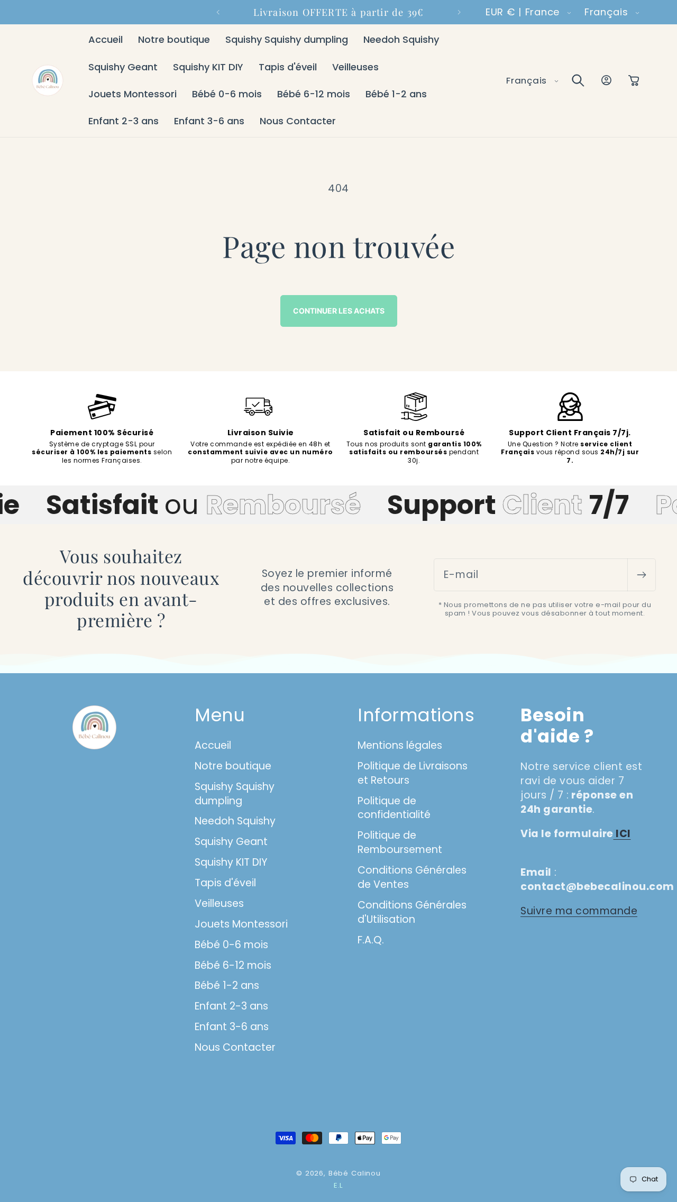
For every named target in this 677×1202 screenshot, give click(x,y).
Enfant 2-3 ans (231, 1006)
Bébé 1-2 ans (227, 985)
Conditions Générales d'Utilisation (412, 912)
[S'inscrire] (641, 574)
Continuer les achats (339, 310)
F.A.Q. (371, 940)
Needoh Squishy (235, 821)
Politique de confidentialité (394, 808)
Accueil (213, 746)
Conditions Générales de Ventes (412, 877)
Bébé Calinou (354, 1173)
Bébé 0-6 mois (231, 945)
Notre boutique (233, 766)
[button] (578, 81)
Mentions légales (400, 746)
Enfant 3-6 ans (232, 1027)
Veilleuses (219, 903)
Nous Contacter (235, 1047)
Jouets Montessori (241, 924)
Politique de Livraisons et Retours (413, 773)
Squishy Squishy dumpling (235, 793)
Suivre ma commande (578, 911)
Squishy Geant (231, 841)
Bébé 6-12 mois (233, 965)
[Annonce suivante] (459, 12)
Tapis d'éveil (225, 883)
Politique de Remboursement (400, 842)
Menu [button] (220, 715)
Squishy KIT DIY (231, 862)
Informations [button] (416, 715)
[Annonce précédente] (217, 12)
